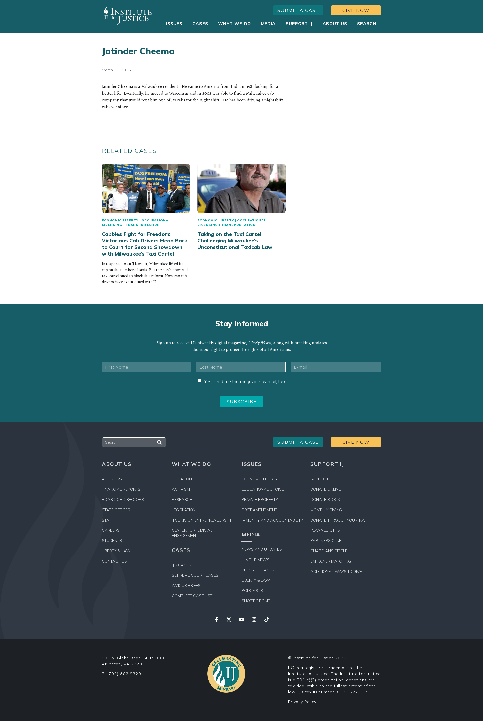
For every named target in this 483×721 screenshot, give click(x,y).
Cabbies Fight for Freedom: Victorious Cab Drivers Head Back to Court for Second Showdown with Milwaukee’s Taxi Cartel (144, 244)
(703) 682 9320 (124, 673)
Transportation (143, 225)
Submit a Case (298, 10)
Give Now (356, 10)
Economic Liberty (120, 220)
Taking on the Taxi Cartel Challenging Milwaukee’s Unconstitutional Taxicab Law (234, 240)
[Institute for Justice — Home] (127, 15)
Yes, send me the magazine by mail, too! (245, 381)
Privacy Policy (302, 701)
